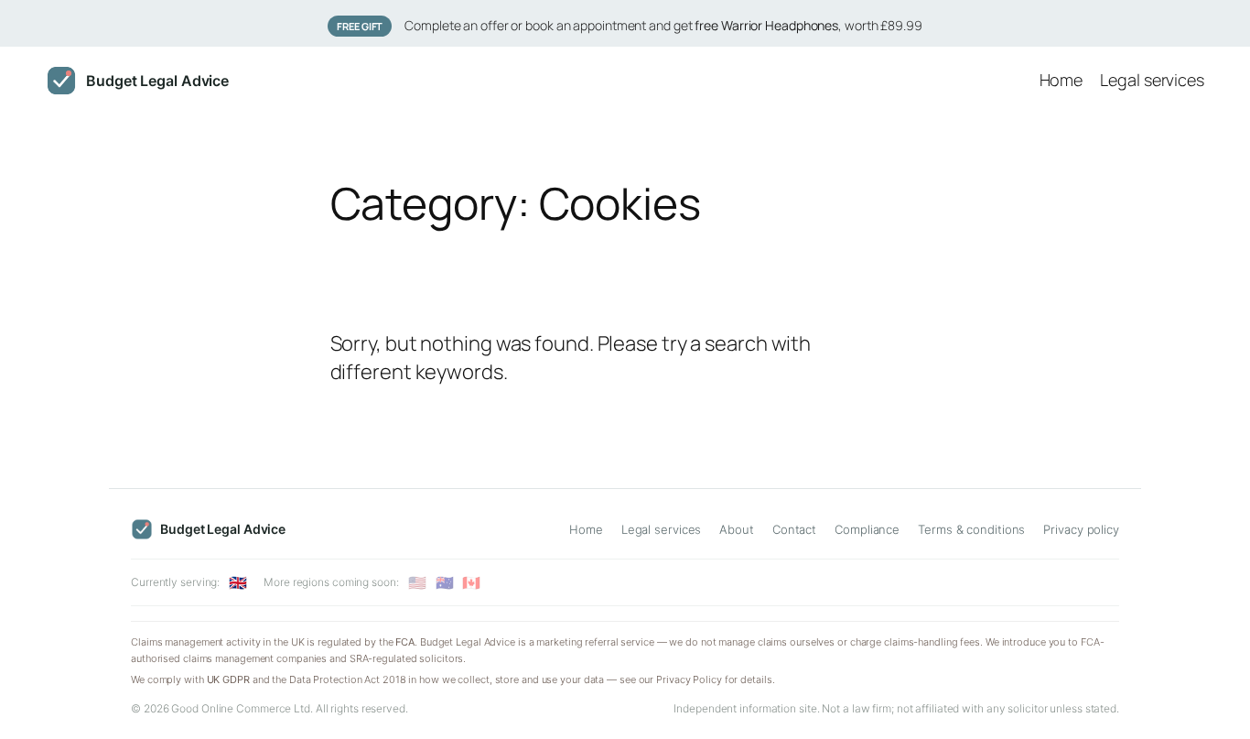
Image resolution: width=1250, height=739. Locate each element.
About (736, 529)
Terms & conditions (971, 529)
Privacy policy (1081, 529)
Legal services (661, 529)
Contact (794, 529)
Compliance (867, 529)
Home (586, 529)
